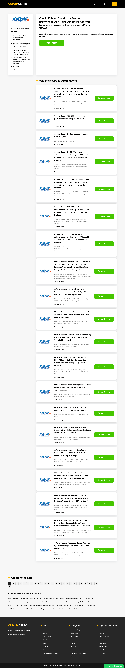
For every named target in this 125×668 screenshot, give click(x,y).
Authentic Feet (62, 609)
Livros (73, 650)
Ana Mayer (23, 605)
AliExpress (83, 598)
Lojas (104, 4)
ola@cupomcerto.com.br (16, 634)
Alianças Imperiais (72, 598)
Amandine (41, 602)
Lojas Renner (103, 650)
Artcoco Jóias (84, 605)
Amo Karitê (88, 602)
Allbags (90, 598)
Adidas (42, 598)
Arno (76, 605)
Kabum (101, 640)
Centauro (102, 633)
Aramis (66, 605)
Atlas (54, 609)
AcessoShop (17, 598)
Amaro (48, 602)
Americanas (70, 602)
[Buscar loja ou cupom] (114, 4)
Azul (75, 609)
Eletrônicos (74, 636)
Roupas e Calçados (77, 630)
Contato (45, 646)
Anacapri (31, 605)
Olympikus (102, 653)
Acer (10, 598)
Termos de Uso (48, 650)
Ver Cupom (105, 98)
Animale (39, 605)
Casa (72, 640)
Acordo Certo (28, 598)
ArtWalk (11, 609)
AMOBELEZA (13, 605)
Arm (71, 605)
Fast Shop (102, 643)
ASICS (18, 609)
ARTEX (92, 605)
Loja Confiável (47, 636)
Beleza (73, 643)
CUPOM (17, 4)
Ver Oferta (51, 43)
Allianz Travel (18, 602)
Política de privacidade (50, 653)
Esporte (73, 646)
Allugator (28, 602)
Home (85, 4)
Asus (49, 609)
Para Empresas (48, 640)
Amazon (55, 602)
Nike (100, 630)
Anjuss (45, 605)
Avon (70, 609)
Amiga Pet (79, 602)
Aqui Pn (59, 605)
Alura (34, 602)
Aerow (62, 598)
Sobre (45, 633)
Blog (44, 643)
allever (10, 602)
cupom (18, 625)
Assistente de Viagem (38, 609)
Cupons (95, 4)
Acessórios (74, 633)
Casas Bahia (103, 646)
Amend (61, 602)
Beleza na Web (104, 636)
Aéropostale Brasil (52, 598)
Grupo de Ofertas (115, 666)
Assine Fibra (25, 609)
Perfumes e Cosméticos (78, 653)
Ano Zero (52, 605)
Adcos (36, 598)
